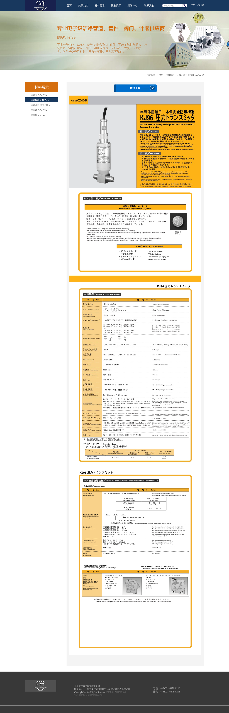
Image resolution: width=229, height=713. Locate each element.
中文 (193, 5)
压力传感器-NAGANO (193, 75)
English (200, 5)
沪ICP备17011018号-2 (116, 692)
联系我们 (149, 5)
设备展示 (116, 5)
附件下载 (135, 88)
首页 (69, 5)
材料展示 (100, 5)
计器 (179, 75)
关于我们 (83, 5)
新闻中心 (133, 5)
